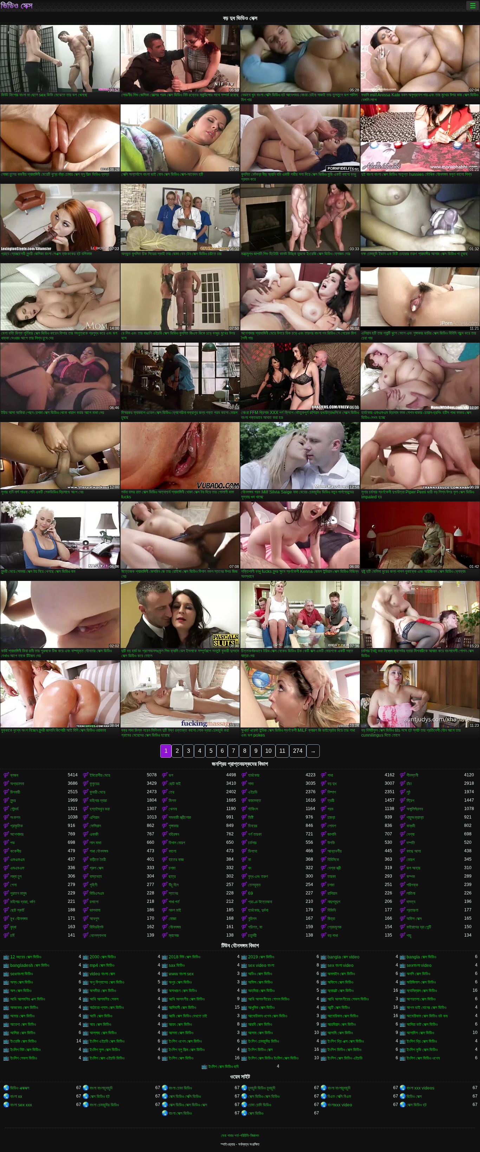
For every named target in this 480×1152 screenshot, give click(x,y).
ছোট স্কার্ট (17, 910)
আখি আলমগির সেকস (104, 999)
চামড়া (331, 817)
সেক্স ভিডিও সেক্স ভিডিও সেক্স (188, 1104)
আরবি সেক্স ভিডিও (260, 1024)
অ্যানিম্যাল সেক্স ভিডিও (422, 990)
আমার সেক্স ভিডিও (22, 1016)
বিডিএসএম (97, 893)
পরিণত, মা (255, 927)
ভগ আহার (413, 868)
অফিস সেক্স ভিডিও (260, 982)
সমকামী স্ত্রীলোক (180, 817)
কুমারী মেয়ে (97, 792)
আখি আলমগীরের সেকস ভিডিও (348, 999)
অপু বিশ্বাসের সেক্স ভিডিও (107, 982)
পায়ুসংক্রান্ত (415, 817)
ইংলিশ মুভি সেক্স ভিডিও (422, 1049)
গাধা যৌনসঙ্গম (99, 851)
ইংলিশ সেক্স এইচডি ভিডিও (107, 1058)
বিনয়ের (252, 825)
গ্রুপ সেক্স (96, 868)
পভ (12, 842)
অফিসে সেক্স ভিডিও (340, 982)
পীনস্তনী (412, 775)
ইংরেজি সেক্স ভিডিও (23, 1041)
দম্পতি (411, 842)
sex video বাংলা (261, 965)
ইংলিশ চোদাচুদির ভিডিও (263, 1041)
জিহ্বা (331, 918)
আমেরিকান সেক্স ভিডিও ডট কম (427, 1016)
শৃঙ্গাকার (174, 825)
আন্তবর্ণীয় (334, 851)
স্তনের (173, 893)
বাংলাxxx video (339, 1104)
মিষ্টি (250, 817)
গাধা (330, 775)
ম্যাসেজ (174, 935)
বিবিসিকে (333, 859)
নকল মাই (175, 910)
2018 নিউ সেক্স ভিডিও (184, 956)
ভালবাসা (95, 910)
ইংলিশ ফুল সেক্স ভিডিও (105, 1049)
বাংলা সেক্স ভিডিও (180, 1113)
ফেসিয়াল (95, 825)
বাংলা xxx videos (420, 1088)
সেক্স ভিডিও (255, 1113)
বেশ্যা (410, 834)
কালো (172, 851)
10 (268, 751)
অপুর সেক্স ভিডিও (180, 982)
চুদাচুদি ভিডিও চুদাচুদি (261, 1088)
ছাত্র (172, 876)
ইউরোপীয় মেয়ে (100, 775)
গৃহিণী (93, 884)
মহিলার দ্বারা (98, 800)
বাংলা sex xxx (21, 1104)
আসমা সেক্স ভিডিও (181, 1032)
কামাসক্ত (254, 800)
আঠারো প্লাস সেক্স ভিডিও (107, 1007)
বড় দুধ (331, 783)
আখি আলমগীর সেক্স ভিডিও (187, 999)
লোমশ (331, 825)
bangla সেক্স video (343, 956)
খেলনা (173, 809)
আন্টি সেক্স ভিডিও (338, 1007)
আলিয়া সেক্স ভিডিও (22, 1032)
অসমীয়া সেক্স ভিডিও (103, 990)
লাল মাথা (95, 842)
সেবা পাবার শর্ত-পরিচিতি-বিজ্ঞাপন (240, 1135)
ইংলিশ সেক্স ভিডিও (181, 1058)
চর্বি (12, 935)
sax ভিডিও (176, 965)
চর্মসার (252, 842)
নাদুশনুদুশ (333, 901)
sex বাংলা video (340, 965)
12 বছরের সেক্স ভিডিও (25, 956)
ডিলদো (252, 851)
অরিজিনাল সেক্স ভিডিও (421, 982)
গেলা (13, 884)
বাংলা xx (16, 1096)
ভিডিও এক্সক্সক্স (19, 1088)
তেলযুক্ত (254, 884)
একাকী (94, 834)
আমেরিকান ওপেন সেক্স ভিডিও (267, 1016)
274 (298, 751)
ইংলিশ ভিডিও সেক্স (260, 1049)
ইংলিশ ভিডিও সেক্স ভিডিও (344, 1049)
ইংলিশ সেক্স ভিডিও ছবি (223, 1066)
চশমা (172, 868)
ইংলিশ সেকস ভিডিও (23, 1058)
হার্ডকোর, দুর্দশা (258, 910)
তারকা (331, 876)
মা (249, 859)
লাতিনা (411, 893)
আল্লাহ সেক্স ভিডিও (103, 1032)
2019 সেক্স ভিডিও (261, 956)
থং (250, 868)
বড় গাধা (332, 935)
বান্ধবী (411, 825)
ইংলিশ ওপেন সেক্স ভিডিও (185, 1041)
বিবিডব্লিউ (96, 927)
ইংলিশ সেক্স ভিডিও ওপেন (423, 1058)
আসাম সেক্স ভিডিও (260, 1032)
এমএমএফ (17, 868)
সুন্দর (13, 800)
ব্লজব (14, 775)
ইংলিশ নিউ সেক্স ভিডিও (25, 1049)
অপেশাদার (17, 834)
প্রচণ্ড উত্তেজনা (260, 901)
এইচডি (252, 792)
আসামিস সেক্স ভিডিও (420, 1032)
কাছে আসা (414, 851)
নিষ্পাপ (331, 792)
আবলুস (94, 918)
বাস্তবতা (96, 876)
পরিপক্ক (412, 884)
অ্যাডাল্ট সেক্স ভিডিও (340, 990)
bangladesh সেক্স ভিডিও (29, 965)
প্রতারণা (412, 910)
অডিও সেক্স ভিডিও (260, 973)
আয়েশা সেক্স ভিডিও (23, 1024)
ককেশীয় (15, 851)
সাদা (250, 783)
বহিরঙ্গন (174, 834)
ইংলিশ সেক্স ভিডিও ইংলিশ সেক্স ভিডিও (273, 1058)
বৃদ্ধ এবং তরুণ (258, 876)
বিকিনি (331, 910)
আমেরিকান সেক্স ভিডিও (342, 1016)
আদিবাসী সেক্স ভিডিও (182, 1007)
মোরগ (411, 859)
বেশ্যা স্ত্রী (334, 868)
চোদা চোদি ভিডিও (259, 1104)
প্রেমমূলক (334, 927)
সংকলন (15, 817)
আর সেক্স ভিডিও (100, 1024)
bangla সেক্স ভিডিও (421, 956)
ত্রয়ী (330, 800)
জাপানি (331, 834)
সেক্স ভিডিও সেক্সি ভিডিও (185, 1096)
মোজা (172, 918)
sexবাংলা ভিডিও (21, 973)
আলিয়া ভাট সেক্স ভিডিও (422, 1024)
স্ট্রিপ (410, 800)
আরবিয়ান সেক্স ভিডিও (341, 1024)
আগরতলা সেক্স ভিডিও (421, 999)
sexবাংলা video (419, 965)
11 (282, 751)
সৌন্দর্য (14, 809)
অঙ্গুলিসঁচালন (415, 809)
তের (171, 792)
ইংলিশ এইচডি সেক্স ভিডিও (107, 1041)
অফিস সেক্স (414, 918)
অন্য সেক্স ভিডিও (21, 982)
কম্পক (411, 876)
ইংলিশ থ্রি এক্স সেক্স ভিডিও (345, 1041)
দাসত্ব (411, 901)
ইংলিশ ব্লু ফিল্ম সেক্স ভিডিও (187, 1049)
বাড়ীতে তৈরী (98, 859)
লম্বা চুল (15, 876)
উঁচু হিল (174, 884)
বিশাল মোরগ (177, 842)
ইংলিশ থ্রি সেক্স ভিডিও (422, 1041)
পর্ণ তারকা (254, 834)
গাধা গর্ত (174, 901)
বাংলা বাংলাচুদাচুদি (101, 1088)
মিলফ (172, 800)
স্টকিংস (253, 809)
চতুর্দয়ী (252, 935)
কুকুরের (94, 783)
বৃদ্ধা (13, 927)
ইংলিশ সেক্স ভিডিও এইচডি (344, 1058)
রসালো (94, 901)
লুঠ (408, 792)
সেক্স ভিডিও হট (100, 1096)
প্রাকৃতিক (16, 825)
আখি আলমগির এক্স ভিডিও (27, 999)
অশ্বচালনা (17, 783)
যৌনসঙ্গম (175, 927)
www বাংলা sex (181, 973)
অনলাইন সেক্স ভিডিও (341, 973)
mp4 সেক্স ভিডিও (102, 965)
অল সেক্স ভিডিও (20, 990)
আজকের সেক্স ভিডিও (24, 1007)
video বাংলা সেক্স (102, 973)
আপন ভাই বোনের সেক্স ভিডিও (426, 1007)
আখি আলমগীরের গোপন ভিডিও (268, 999)
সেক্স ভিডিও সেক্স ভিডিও (263, 1096)
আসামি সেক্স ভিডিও (340, 1032)
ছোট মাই (175, 783)
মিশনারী (15, 792)
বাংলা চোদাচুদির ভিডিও (104, 1104)
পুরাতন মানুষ (18, 893)
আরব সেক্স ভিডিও (180, 1024)
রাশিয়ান (332, 893)
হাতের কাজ (176, 859)
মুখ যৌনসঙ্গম (19, 918)
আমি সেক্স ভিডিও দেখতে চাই (188, 1016)
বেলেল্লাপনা (98, 935)
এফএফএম (17, 859)
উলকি (331, 842)
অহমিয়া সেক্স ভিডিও (261, 990)
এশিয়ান (94, 817)
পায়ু (409, 935)
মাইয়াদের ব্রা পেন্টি (419, 927)
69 (250, 893)
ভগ (171, 775)
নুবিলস (252, 918)
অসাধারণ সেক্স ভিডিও (183, 990)
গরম (330, 809)
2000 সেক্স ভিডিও (103, 956)
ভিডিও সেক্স (16, 5)
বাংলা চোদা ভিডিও (180, 1088)
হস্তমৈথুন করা (100, 809)
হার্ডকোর (253, 775)
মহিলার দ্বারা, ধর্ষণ (22, 901)
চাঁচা (409, 783)
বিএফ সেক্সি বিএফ (339, 1096)
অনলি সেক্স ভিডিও (418, 973)
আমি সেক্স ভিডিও (101, 1016)
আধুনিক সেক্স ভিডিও (261, 1007)
